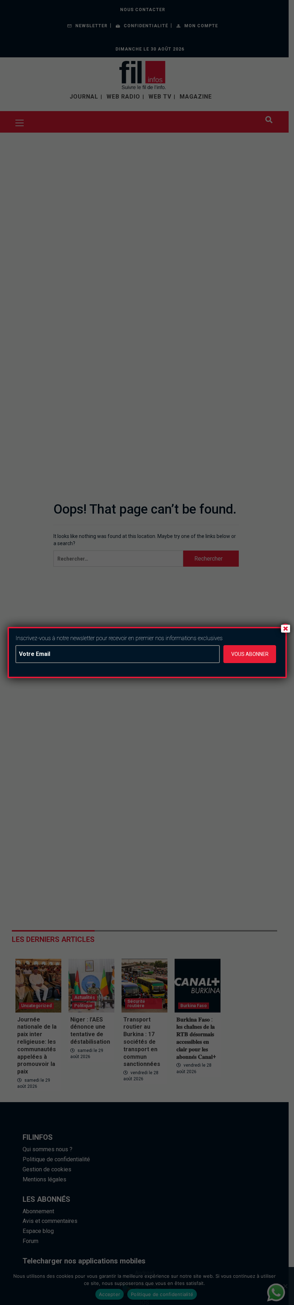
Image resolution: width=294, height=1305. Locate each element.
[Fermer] (285, 628)
